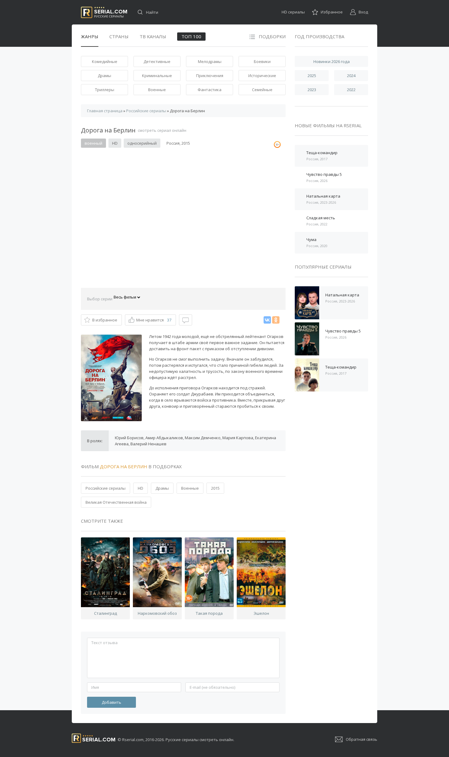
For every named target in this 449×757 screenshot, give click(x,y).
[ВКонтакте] (267, 320)
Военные (157, 89)
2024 (351, 75)
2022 (351, 89)
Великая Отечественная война (116, 502)
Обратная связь (361, 739)
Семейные (262, 89)
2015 (215, 488)
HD (140, 488)
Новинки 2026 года (331, 61)
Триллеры (104, 89)
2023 (312, 89)
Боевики (262, 61)
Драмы (104, 75)
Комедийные (104, 61)
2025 (312, 75)
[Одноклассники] (275, 320)
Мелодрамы (209, 61)
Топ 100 (191, 36)
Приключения (209, 75)
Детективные (157, 61)
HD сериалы (293, 12)
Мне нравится (153, 320)
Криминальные (157, 75)
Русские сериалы (104, 12)
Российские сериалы (106, 488)
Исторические (262, 75)
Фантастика (209, 89)
